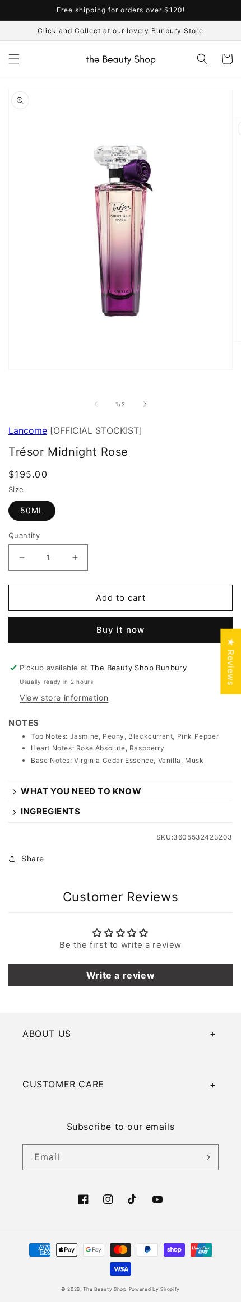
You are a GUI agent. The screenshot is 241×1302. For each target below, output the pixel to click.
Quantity (24, 535)
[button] (14, 59)
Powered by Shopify (154, 1289)
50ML (32, 510)
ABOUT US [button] (46, 1033)
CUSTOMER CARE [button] (63, 1084)
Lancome (27, 430)
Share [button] (32, 858)
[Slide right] (145, 404)
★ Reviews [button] (230, 661)
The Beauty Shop (105, 1289)
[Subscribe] (205, 1157)
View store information (64, 697)
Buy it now (120, 629)
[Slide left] (96, 404)
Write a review (120, 975)
